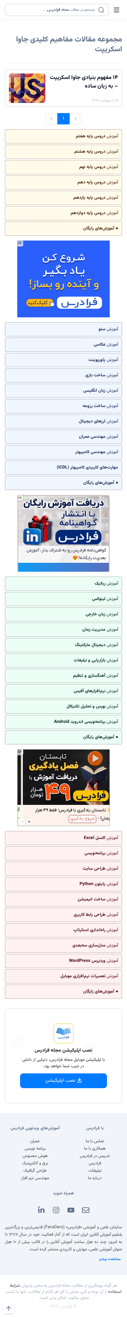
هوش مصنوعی (35, 1156)
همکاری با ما (95, 1148)
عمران (35, 1141)
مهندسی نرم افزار (35, 1178)
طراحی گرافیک (35, 1170)
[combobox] (53, 10)
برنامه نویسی (35, 1148)
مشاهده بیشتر (110, 1259)
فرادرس (95, 1163)
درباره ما (95, 1178)
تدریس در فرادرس (95, 1156)
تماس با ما (95, 1141)
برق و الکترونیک (35, 1163)
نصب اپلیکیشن (60, 1080)
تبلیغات (94, 1170)
